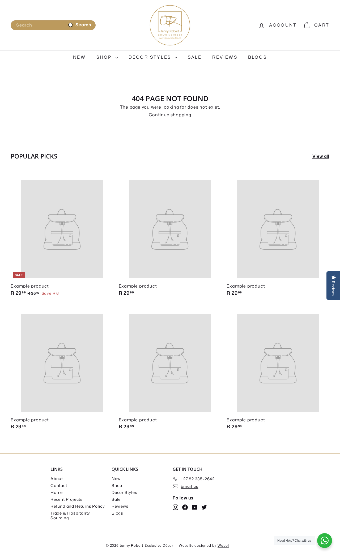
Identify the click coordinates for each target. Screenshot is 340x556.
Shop (105, 57)
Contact (58, 485)
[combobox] (53, 25)
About (56, 478)
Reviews (224, 57)
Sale (195, 57)
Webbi (223, 545)
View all (320, 156)
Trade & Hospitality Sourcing (70, 515)
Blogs (257, 57)
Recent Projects (66, 499)
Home (56, 492)
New (79, 57)
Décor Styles (151, 57)
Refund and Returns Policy (77, 506)
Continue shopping (170, 115)
